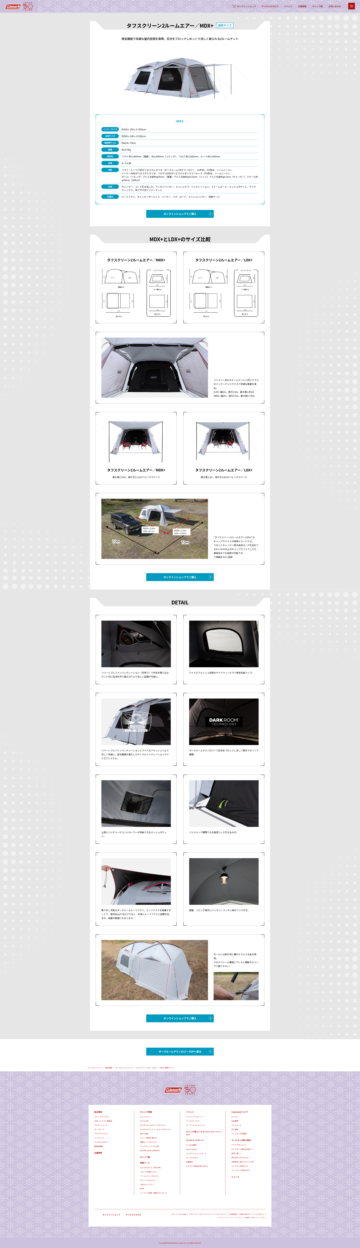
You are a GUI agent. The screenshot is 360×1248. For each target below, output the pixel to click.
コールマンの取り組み (241, 1140)
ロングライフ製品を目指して (242, 1149)
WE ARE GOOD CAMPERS (149, 1150)
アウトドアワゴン (101, 1133)
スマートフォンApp (178, 1214)
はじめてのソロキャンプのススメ (152, 1125)
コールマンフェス (193, 1121)
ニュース (235, 1176)
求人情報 (234, 1129)
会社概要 (234, 1121)
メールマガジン (258, 1214)
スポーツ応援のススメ (148, 1172)
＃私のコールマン (147, 1184)
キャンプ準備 (146, 1111)
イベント (288, 6)
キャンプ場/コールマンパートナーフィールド (204, 1133)
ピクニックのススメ (147, 1180)
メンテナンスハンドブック (196, 1153)
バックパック (99, 1138)
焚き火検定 (144, 1133)
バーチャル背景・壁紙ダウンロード (153, 1193)
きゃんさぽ (144, 1121)
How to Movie (191, 1149)
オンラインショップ (246, 6)
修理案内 (189, 1162)
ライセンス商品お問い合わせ (197, 1166)
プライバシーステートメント (200, 1214)
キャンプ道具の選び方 (148, 1138)
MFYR (142, 1188)
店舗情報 (302, 6)
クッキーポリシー (220, 1214)
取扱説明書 (98, 1146)
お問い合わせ (334, 6)
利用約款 (233, 1214)
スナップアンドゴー (101, 1116)
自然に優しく (236, 1153)
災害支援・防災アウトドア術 (242, 1162)
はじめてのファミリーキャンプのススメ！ (156, 1129)
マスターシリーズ (101, 1125)
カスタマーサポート (195, 1140)
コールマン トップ (95, 1067)
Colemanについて (239, 1111)
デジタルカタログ (270, 6)
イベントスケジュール (194, 1116)
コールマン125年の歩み (240, 1170)
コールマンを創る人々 (239, 1166)
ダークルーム (99, 1129)
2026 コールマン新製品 (103, 1121)
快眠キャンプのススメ (148, 1142)
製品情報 (108, 1067)
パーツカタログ (192, 1157)
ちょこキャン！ (146, 1116)
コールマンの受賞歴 (239, 1133)
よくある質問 (191, 1145)
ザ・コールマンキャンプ (195, 1125)
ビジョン (234, 1116)
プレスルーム (236, 1125)
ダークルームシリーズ (124, 1067)
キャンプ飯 (317, 6)
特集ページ (145, 1162)
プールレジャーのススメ (149, 1176)
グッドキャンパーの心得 (149, 1146)
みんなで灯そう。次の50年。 (151, 1167)
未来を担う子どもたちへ (240, 1157)
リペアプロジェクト (239, 1145)
